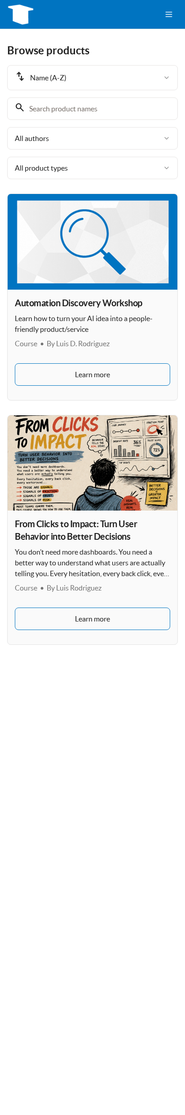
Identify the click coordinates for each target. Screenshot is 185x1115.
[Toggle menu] (169, 14)
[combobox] (92, 77)
